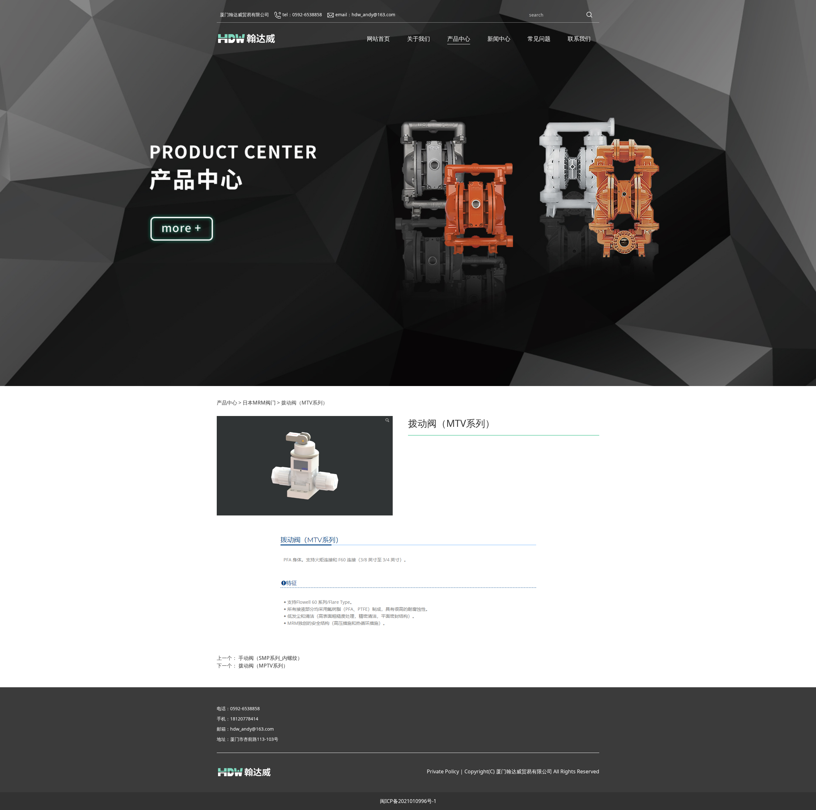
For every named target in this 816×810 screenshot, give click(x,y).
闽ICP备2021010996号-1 (408, 801)
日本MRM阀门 (259, 402)
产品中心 (458, 38)
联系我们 (579, 38)
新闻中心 (498, 38)
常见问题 (539, 38)
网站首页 (378, 38)
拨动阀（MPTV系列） (263, 665)
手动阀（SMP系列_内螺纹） (270, 657)
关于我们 (418, 38)
